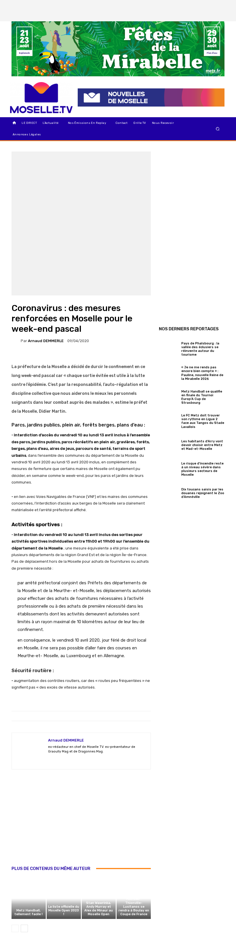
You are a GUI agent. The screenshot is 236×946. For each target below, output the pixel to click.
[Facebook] (199, 6)
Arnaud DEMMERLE (46, 341)
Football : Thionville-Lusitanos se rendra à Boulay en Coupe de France (134, 906)
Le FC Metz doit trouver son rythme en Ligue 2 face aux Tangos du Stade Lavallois (202, 421)
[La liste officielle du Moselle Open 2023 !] (64, 898)
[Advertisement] (81, 823)
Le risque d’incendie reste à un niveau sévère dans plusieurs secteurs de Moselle (202, 469)
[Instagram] (209, 6)
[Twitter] (218, 6)
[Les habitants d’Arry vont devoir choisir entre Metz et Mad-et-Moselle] (168, 444)
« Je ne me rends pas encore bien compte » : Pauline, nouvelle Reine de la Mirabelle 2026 (202, 373)
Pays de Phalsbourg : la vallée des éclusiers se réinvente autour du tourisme (200, 349)
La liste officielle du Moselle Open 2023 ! (63, 910)
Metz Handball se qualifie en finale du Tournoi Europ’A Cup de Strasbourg (201, 397)
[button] (217, 128)
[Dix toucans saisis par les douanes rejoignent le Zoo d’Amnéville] (168, 492)
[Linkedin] (218, 15)
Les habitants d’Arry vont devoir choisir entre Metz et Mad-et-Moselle (202, 445)
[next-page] (24, 928)
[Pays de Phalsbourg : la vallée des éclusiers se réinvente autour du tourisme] (168, 348)
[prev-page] (15, 928)
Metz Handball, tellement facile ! (28, 912)
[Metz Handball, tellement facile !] (29, 898)
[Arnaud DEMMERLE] (16, 340)
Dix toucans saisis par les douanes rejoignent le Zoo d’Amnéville (202, 493)
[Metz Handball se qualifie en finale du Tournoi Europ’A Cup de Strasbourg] (168, 396)
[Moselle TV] (41, 97)
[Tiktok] (209, 15)
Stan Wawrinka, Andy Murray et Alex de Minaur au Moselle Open (98, 908)
